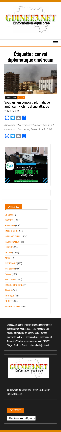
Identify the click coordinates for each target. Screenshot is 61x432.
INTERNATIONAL (12, 236)
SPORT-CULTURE (12, 306)
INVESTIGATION (12, 242)
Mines (7, 258)
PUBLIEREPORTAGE (14, 285)
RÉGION (8, 290)
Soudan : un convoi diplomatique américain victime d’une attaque (27, 104)
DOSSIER (9, 220)
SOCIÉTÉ (9, 301)
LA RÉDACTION (13, 111)
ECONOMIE (10, 225)
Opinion (8, 274)
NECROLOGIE (11, 263)
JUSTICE (9, 247)
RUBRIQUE (9, 295)
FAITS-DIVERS (11, 231)
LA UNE (8, 252)
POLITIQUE (10, 279)
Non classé (10, 268)
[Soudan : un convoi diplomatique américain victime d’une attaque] (30, 79)
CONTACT (9, 215)
